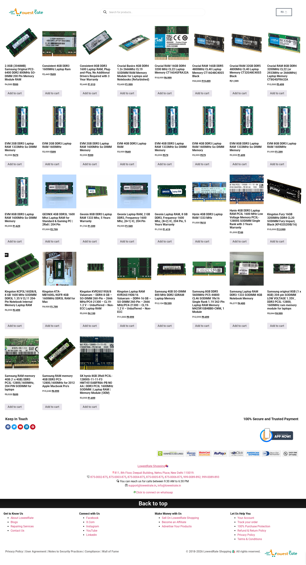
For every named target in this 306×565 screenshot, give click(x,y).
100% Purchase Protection (253, 526)
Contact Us (17, 530)
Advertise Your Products (177, 526)
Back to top (153, 503)
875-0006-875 (173, 477)
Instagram (92, 526)
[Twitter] (14, 427)
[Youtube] (20, 427)
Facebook (92, 518)
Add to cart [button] (15, 93)
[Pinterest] (32, 427)
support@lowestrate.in (142, 485)
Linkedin (91, 535)
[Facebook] (8, 427)
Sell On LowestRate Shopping (180, 518)
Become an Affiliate (174, 522)
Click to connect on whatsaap (154, 492)
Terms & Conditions (249, 539)
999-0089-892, (192, 477)
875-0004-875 (136, 477)
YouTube (91, 530)
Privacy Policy (246, 535)
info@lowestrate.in (169, 485)
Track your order (247, 522)
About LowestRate (22, 518)
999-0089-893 (210, 477)
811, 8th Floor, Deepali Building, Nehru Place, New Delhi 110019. (154, 472)
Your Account (245, 518)
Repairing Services (22, 526)
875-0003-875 (117, 477)
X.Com (90, 522)
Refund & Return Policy (251, 530)
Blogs (14, 522)
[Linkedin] (26, 427)
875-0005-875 (154, 477)
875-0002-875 (99, 477)
